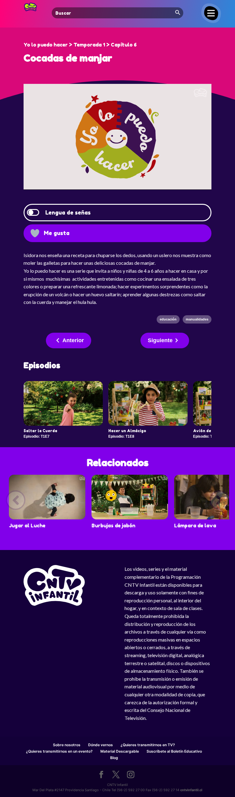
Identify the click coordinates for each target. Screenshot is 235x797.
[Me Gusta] (34, 233)
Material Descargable (119, 751)
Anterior (73, 340)
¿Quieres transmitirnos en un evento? (59, 751)
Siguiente (160, 340)
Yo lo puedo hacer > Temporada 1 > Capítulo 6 (80, 45)
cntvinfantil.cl (191, 790)
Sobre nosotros (66, 745)
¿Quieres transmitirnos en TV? (148, 745)
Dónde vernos (100, 745)
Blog (114, 757)
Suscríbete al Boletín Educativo (174, 751)
